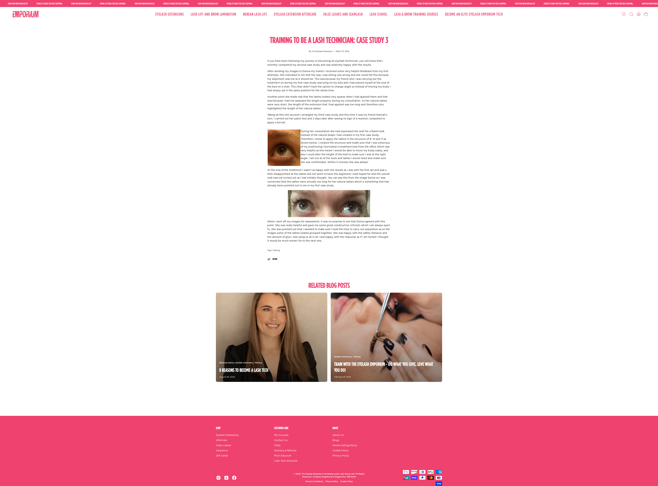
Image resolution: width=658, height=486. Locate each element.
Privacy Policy (340, 456)
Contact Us (281, 440)
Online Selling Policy (344, 445)
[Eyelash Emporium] (25, 14)
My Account (281, 435)
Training (276, 250)
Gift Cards (222, 456)
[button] (631, 14)
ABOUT (335, 428)
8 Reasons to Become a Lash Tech (243, 369)
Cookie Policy (340, 450)
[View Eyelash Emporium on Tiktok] (226, 477)
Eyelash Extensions (227, 435)
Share (274, 259)
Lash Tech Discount (285, 461)
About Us (338, 435)
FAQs (277, 445)
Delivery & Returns (285, 450)
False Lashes (223, 445)
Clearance (222, 450)
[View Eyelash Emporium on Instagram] (218, 477)
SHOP (218, 428)
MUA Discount (282, 456)
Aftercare (221, 440)
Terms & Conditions (314, 481)
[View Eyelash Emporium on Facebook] (234, 477)
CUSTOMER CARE (281, 428)
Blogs (335, 440)
